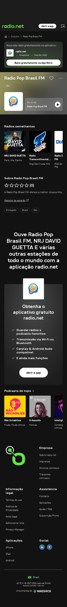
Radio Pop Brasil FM (37, 107)
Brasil (25, 210)
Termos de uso (14, 500)
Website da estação (14, 200)
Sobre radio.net (47, 455)
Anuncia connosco (49, 468)
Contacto (44, 496)
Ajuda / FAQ (45, 509)
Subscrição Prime (49, 516)
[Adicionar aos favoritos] (51, 78)
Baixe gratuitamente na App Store (33, 63)
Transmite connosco (44, 476)
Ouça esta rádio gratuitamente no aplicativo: (31, 45)
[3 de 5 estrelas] (16, 185)
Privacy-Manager (15, 529)
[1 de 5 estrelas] (6, 185)
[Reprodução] (58, 104)
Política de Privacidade (12, 508)
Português (11, 210)
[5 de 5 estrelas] (26, 185)
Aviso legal (11, 516)
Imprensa (44, 461)
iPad (8, 554)
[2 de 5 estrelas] (11, 185)
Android (10, 560)
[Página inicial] (5, 36)
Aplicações (45, 503)
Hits (8, 86)
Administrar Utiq (15, 523)
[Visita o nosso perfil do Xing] (49, 547)
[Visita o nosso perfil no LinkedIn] (42, 547)
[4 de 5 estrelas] (21, 185)
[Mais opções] (61, 78)
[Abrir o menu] (63, 26)
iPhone (9, 547)
